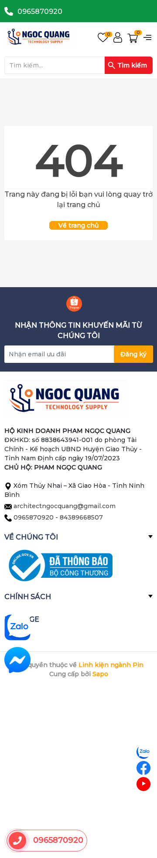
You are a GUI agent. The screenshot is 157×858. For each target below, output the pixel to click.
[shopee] (74, 304)
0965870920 (39, 11)
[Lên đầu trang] (143, 816)
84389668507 (81, 517)
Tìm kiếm (132, 65)
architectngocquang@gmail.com (65, 506)
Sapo (100, 674)
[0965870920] (18, 840)
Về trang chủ (78, 225)
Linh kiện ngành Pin (110, 665)
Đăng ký (133, 354)
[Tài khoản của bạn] (118, 37)
